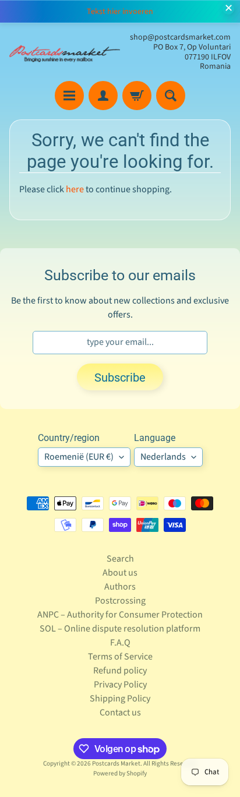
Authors (120, 586)
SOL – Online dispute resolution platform (120, 628)
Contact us (120, 712)
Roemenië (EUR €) (79, 456)
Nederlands (163, 456)
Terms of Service (120, 656)
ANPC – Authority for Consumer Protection (120, 614)
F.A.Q (120, 642)
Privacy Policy (120, 684)
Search (120, 558)
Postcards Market (116, 763)
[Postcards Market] (64, 52)
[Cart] (136, 95)
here (75, 189)
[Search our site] (170, 95)
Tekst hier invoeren (120, 11)
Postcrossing (120, 600)
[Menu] (69, 95)
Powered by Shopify (120, 773)
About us (120, 572)
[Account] (103, 95)
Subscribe (120, 378)
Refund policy (120, 670)
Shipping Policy (120, 698)
